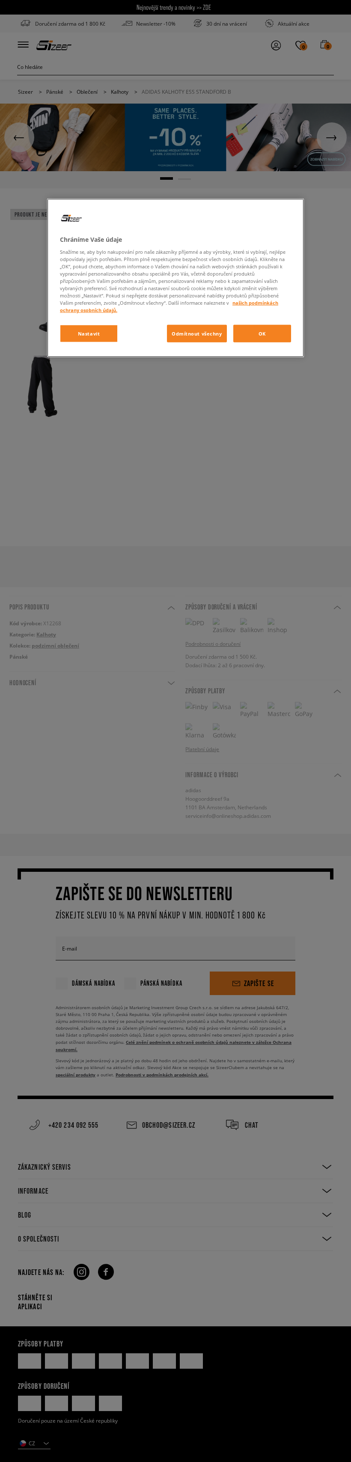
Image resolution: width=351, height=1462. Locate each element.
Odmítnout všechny (197, 333)
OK (262, 333)
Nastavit (89, 333)
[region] (175, 278)
